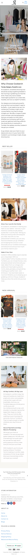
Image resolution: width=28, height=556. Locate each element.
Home (3, 513)
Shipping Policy (6, 536)
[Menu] (2, 3)
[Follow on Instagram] (11, 503)
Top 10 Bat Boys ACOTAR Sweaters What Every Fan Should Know (14, 472)
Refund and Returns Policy (9, 539)
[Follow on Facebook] (8, 503)
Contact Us (4, 519)
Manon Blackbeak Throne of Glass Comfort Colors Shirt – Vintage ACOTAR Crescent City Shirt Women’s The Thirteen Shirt (7, 323)
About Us (4, 516)
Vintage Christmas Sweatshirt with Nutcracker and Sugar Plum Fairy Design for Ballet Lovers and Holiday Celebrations (7, 179)
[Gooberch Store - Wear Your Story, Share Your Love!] (13, 2)
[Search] (23, 2)
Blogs (3, 522)
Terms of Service (6, 534)
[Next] (27, 170)
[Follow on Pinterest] (14, 503)
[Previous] (1, 170)
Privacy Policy (5, 531)
